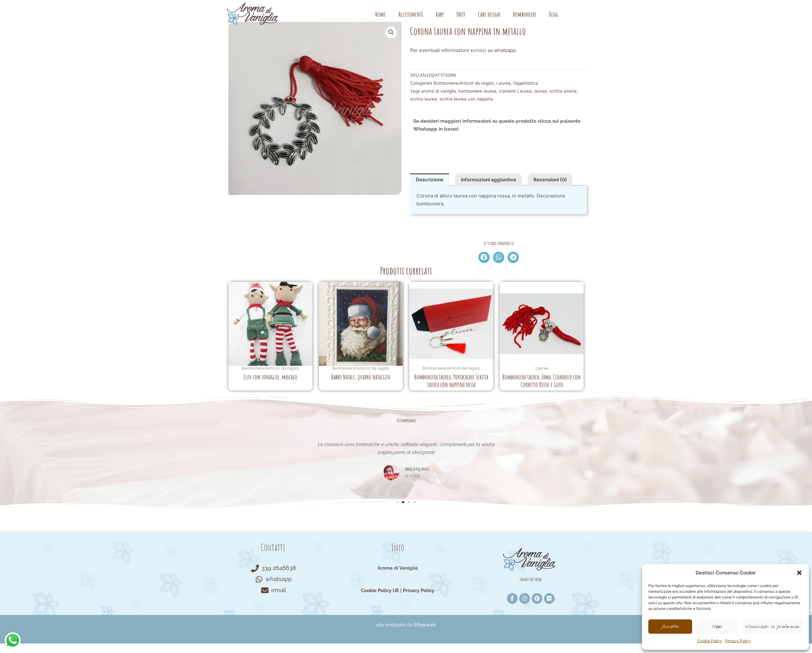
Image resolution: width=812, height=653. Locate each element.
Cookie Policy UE (380, 590)
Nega (717, 627)
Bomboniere (524, 14)
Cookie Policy (709, 640)
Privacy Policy (738, 640)
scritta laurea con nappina (466, 98)
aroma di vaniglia (438, 91)
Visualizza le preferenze (772, 627)
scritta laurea (423, 98)
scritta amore (563, 91)
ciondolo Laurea (515, 91)
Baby (440, 14)
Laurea (503, 83)
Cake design (489, 14)
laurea (540, 91)
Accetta (670, 627)
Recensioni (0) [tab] (550, 180)
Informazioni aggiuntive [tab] (488, 180)
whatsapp (505, 50)
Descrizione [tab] (429, 180)
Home (380, 14)
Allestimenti (410, 14)
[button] (799, 573)
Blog (553, 14)
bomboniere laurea (477, 91)
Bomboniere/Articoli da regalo (464, 83)
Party (460, 14)
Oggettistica (525, 83)
